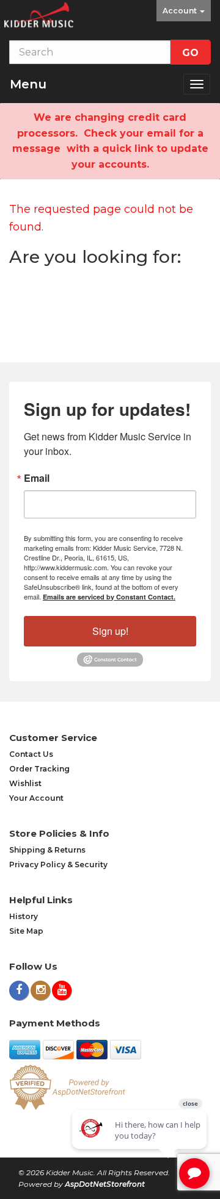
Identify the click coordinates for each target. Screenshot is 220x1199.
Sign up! (110, 631)
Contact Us (31, 754)
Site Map (26, 931)
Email (37, 478)
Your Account (36, 798)
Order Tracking (39, 768)
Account (181, 10)
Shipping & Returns (47, 849)
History (23, 916)
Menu (28, 84)
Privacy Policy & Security (58, 864)
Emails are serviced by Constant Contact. (109, 596)
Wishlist (25, 783)
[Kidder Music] (38, 15)
